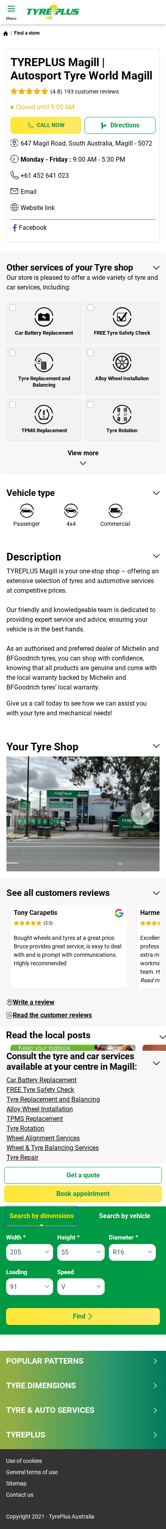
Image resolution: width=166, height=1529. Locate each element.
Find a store (26, 33)
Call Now (50, 125)
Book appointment (83, 1194)
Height (68, 1237)
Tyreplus (25, 1435)
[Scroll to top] (145, 1512)
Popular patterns (44, 1361)
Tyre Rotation (121, 430)
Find (79, 1316)
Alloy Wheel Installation (122, 378)
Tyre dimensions (41, 1385)
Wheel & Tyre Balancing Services (52, 1148)
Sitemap (16, 1483)
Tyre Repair (22, 1157)
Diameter (123, 1237)
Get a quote (83, 1175)
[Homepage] (5, 33)
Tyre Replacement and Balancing (44, 381)
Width (16, 1237)
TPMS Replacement (44, 430)
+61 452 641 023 (45, 175)
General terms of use (32, 1472)
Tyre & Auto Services (50, 1410)
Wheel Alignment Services (43, 1138)
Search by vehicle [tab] (124, 1216)
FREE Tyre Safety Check (122, 333)
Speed (65, 1272)
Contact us (19, 1495)
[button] (84, 91)
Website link (38, 208)
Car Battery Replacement (44, 333)
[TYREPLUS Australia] (94, 12)
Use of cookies (24, 1461)
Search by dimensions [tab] (42, 1216)
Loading (16, 1272)
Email (29, 192)
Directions (124, 125)
